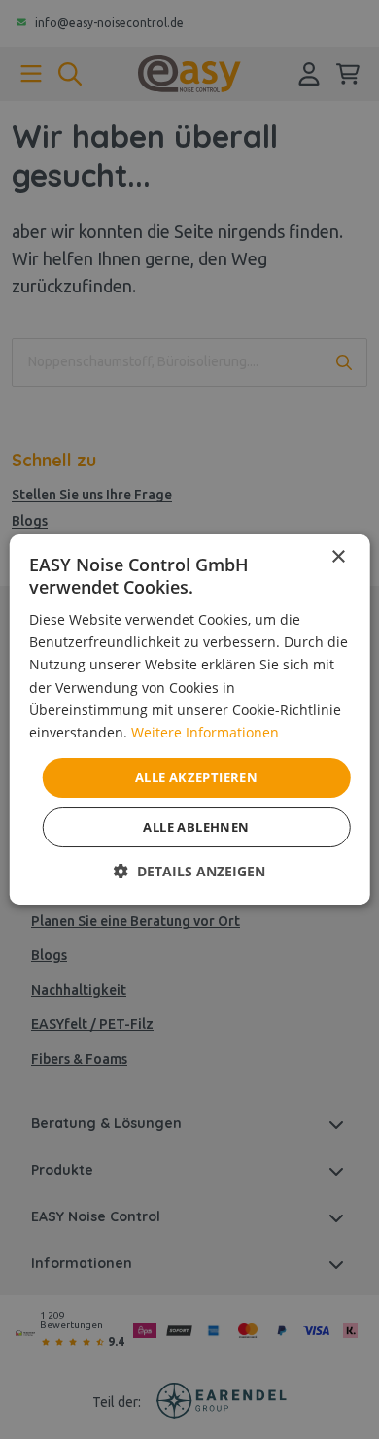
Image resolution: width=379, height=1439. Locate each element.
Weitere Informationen (205, 732)
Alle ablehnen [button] (196, 827)
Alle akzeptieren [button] (196, 777)
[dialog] (189, 719)
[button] (189, 871)
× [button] (337, 557)
